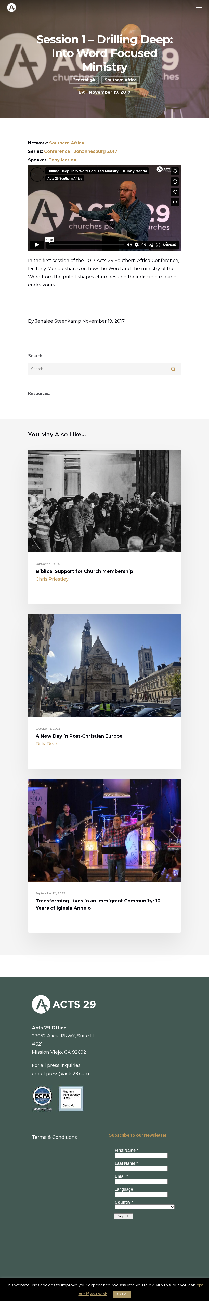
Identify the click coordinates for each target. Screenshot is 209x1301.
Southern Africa (120, 80)
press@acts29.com (67, 1073)
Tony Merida (62, 159)
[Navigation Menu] (199, 7)
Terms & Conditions (54, 1137)
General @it (84, 80)
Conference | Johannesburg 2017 (80, 151)
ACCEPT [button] (122, 1294)
